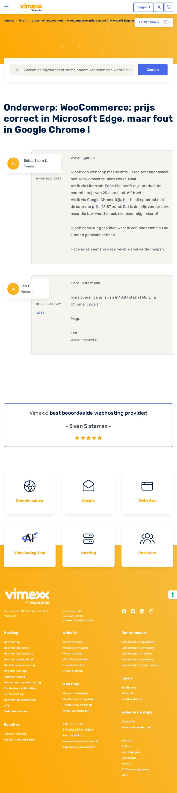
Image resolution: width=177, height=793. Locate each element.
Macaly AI (128, 721)
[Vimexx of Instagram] (152, 612)
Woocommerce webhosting (22, 682)
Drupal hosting (14, 694)
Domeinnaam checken (136, 653)
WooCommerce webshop (79, 699)
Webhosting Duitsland (18, 653)
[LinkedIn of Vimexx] (143, 612)
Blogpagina (128, 757)
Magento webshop (75, 693)
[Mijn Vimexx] (159, 7)
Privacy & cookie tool (136, 727)
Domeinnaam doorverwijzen (140, 665)
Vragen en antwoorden (47, 20)
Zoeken (153, 70)
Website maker (72, 653)
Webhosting (12, 642)
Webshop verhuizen (75, 710)
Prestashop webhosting (20, 688)
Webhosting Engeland (18, 659)
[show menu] (6, 6)
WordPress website (75, 659)
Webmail (127, 693)
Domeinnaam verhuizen (137, 647)
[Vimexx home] (29, 6)
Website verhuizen (75, 647)
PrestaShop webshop (77, 705)
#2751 (39, 312)
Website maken (72, 642)
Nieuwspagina (130, 752)
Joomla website (73, 665)
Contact (127, 740)
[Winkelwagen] (169, 7)
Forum (22, 20)
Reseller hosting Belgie (19, 739)
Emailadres (128, 687)
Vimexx (9, 20)
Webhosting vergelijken (19, 699)
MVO (124, 775)
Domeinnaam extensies (137, 659)
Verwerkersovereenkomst (80, 741)
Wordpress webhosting (19, 665)
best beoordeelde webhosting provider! (99, 413)
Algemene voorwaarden (78, 747)
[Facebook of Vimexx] (125, 612)
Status (125, 746)
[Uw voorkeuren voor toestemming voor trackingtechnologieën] (172, 594)
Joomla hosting (14, 676)
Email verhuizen (132, 699)
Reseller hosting (15, 733)
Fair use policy (72, 735)
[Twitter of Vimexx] (134, 612)
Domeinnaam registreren (138, 642)
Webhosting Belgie (16, 647)
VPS (6, 705)
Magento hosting (15, 671)
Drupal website (72, 671)
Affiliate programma (135, 769)
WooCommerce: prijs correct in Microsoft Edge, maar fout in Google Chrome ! (119, 20)
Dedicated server (15, 711)
